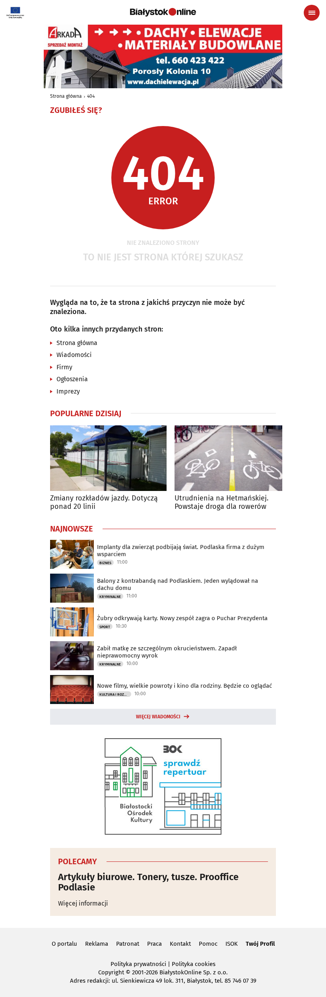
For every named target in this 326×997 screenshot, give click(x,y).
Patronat (127, 943)
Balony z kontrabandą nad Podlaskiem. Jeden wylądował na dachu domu (177, 584)
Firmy (64, 367)
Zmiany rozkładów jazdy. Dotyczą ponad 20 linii (104, 502)
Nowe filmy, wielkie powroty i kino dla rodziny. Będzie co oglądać (184, 685)
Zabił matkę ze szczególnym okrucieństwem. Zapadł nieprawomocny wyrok (167, 652)
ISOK (231, 943)
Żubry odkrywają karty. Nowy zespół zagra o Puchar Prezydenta (182, 618)
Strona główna (66, 96)
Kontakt (180, 943)
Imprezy (68, 391)
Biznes (105, 563)
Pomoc (208, 943)
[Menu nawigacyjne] (312, 13)
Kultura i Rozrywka (115, 694)
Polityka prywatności (138, 964)
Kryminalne (110, 597)
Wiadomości (74, 355)
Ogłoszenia (72, 379)
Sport (104, 627)
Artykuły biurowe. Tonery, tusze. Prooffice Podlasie (148, 882)
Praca (154, 943)
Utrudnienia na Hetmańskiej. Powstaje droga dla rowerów (221, 502)
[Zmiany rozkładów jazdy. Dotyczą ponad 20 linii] (108, 458)
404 (91, 96)
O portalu (64, 943)
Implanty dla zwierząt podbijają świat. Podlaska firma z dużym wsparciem (180, 550)
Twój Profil (260, 943)
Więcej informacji (83, 903)
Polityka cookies (193, 964)
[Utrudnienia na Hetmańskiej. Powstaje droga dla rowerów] (233, 458)
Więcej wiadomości (158, 717)
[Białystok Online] (163, 12)
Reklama (96, 943)
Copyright (111, 972)
